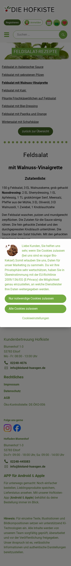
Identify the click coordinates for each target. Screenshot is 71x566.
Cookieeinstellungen (35, 318)
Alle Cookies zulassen (23, 308)
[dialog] (35, 283)
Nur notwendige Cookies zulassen (31, 298)
